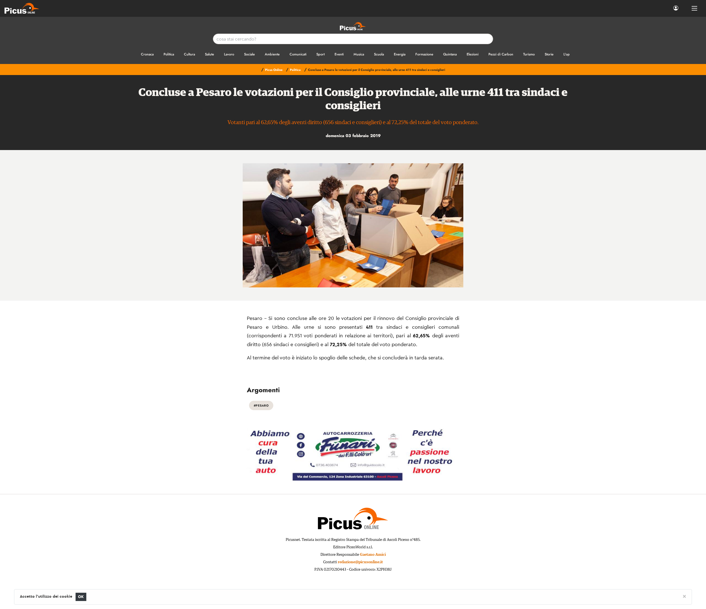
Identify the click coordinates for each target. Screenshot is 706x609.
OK (81, 596)
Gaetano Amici (373, 555)
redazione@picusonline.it (360, 562)
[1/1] (353, 225)
